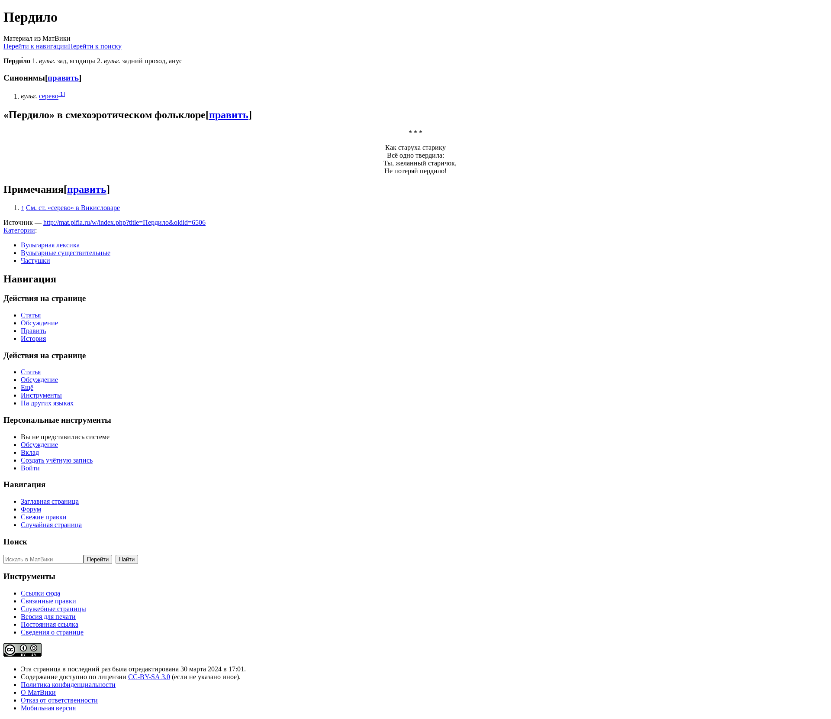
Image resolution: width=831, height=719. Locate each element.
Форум (31, 509)
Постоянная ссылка (49, 624)
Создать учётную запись (57, 460)
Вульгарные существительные (65, 252)
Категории (19, 230)
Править (33, 330)
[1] (61, 94)
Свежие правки (44, 517)
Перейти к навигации (35, 46)
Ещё (27, 387)
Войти (30, 468)
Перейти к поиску (95, 46)
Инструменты (41, 395)
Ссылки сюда (40, 593)
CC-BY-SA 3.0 (149, 676)
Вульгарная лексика (50, 245)
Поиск (15, 541)
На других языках (47, 403)
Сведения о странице (52, 632)
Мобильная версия (48, 708)
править (63, 77)
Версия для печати (48, 616)
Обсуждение (39, 323)
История (33, 338)
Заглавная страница (50, 501)
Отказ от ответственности (59, 700)
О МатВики (38, 692)
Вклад (30, 452)
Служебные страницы (53, 608)
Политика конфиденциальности (68, 684)
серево (48, 96)
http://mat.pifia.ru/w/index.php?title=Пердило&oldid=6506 (124, 222)
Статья (31, 315)
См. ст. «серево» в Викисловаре (73, 207)
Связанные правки (48, 601)
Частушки (35, 260)
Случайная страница (51, 524)
